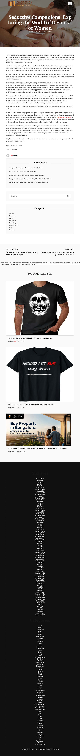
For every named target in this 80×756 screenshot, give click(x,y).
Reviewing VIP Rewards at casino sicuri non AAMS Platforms (28, 182)
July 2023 (40, 543)
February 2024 (40, 531)
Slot (40, 730)
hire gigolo (14, 149)
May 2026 (40, 484)
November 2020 (40, 599)
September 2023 (40, 540)
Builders (40, 638)
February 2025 (40, 510)
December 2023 (40, 534)
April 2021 (40, 590)
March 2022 (40, 571)
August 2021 (40, 583)
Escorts (40, 669)
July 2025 (40, 501)
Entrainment (40, 666)
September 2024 (40, 519)
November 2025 (40, 494)
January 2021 (40, 596)
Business (20, 145)
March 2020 (40, 613)
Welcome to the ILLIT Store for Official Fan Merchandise (31, 404)
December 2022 (40, 555)
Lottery (40, 694)
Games (40, 680)
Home (40, 687)
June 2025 (40, 503)
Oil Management (40, 704)
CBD (40, 645)
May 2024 (40, 526)
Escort (40, 668)
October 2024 (40, 517)
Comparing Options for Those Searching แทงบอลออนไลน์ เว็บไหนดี (30, 179)
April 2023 (40, 548)
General (40, 683)
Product (11, 230)
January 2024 (40, 533)
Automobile (40, 629)
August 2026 (40, 479)
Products (40, 720)
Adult (40, 626)
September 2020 (40, 603)
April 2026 (40, 486)
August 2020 (40, 604)
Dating (40, 654)
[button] (70, 3)
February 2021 (40, 594)
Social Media (40, 736)
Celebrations (40, 647)
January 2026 (40, 491)
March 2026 (40, 487)
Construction (40, 648)
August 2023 (40, 541)
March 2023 (40, 550)
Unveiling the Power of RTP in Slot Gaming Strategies (22, 253)
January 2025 (40, 512)
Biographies (40, 636)
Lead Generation (40, 690)
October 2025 (40, 496)
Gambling (40, 676)
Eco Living (40, 659)
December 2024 (40, 514)
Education (12, 220)
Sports (40, 739)
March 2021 (40, 592)
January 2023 (40, 554)
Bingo (40, 634)
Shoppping (40, 729)
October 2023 (40, 538)
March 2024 (40, 529)
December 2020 (40, 597)
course (40, 650)
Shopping (40, 727)
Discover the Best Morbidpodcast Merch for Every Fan (30, 338)
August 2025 (40, 500)
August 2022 (40, 562)
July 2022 (40, 564)
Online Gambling (40, 708)
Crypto (40, 652)
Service (40, 723)
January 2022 (40, 575)
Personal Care (40, 709)
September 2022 (40, 561)
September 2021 (40, 582)
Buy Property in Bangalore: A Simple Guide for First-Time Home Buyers (37, 448)
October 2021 (40, 580)
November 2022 (40, 557)
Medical (40, 699)
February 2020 (40, 615)
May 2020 (40, 609)
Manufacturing (40, 695)
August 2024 (40, 521)
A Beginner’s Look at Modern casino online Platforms (26, 168)
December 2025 (40, 493)
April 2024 (40, 527)
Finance (40, 673)
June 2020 (40, 608)
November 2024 (40, 515)
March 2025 (40, 508)
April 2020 (40, 611)
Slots (40, 734)
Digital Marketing (40, 657)
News (40, 702)
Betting (40, 633)
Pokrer (40, 715)
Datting (40, 655)
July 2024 (40, 522)
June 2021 (40, 587)
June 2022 (40, 566)
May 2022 (40, 568)
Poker (40, 713)
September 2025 (40, 498)
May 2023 (40, 547)
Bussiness (40, 641)
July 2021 (40, 585)
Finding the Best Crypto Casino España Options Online (26, 175)
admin (50, 32)
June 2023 (40, 545)
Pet (40, 711)
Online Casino (40, 706)
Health (11, 218)
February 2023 (40, 552)
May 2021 (40, 589)
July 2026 (40, 480)
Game (40, 678)
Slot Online (40, 732)
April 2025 (40, 507)
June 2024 (40, 524)
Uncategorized (40, 744)
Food (40, 675)
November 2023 (40, 536)
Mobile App (40, 701)
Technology (40, 741)
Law (10, 227)
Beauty (40, 631)
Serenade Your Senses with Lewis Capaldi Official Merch (57, 253)
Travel (40, 743)
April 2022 (40, 569)
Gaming (40, 682)
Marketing (12, 223)
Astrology (40, 627)
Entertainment (13, 225)
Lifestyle (40, 692)
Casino (11, 213)
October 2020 (40, 601)
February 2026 (40, 489)
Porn (40, 716)
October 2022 (40, 559)
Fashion (40, 671)
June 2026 (40, 482)
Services (40, 725)
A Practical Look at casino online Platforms (22, 171)
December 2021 (40, 576)
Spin (40, 737)
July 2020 (40, 606)
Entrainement (40, 664)
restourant (40, 722)
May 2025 (40, 505)
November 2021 (40, 578)
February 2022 (40, 573)
